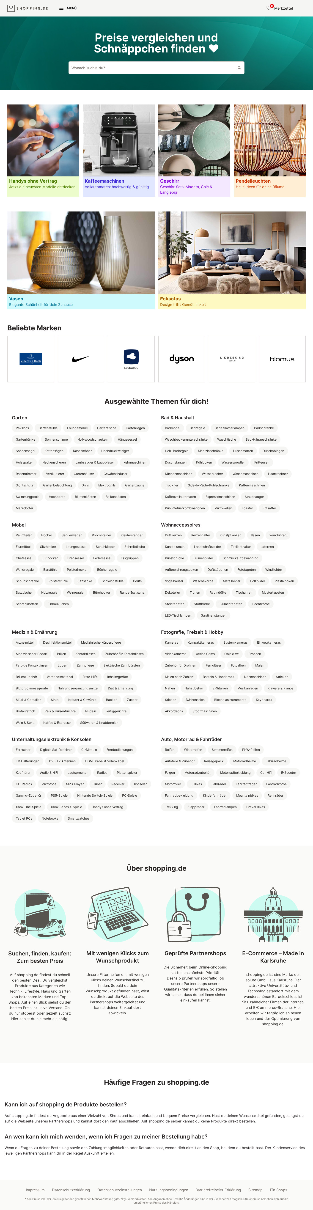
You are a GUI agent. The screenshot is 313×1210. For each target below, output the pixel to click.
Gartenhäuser (84, 474)
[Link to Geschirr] (194, 150)
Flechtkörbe (261, 604)
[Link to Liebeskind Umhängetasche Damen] (232, 359)
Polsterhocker (77, 569)
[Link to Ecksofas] (232, 260)
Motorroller (173, 784)
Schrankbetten (27, 604)
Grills (85, 485)
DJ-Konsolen (195, 700)
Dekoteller (172, 592)
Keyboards (264, 700)
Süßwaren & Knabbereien (99, 722)
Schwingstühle (113, 581)
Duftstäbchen (218, 569)
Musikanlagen (247, 688)
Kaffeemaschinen (252, 485)
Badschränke (264, 428)
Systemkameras (235, 642)
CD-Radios (24, 784)
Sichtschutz (24, 485)
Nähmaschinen (255, 677)
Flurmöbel (23, 547)
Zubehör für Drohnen (180, 665)
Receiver (117, 784)
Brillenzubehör (26, 677)
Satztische (24, 592)
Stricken (282, 677)
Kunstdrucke (174, 558)
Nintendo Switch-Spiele (95, 795)
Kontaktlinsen (86, 654)
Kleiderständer (132, 535)
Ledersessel (102, 558)
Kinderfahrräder (215, 795)
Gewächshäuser (115, 474)
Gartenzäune (134, 485)
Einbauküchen (58, 604)
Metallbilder (231, 581)
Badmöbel (172, 428)
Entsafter (269, 508)
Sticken (170, 700)
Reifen (169, 750)
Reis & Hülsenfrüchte (60, 711)
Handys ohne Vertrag (107, 807)
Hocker (46, 535)
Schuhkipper (105, 547)
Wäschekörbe (203, 581)
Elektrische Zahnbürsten (122, 665)
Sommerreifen (222, 750)
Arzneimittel (24, 642)
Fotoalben (238, 665)
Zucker (132, 700)
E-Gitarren (220, 688)
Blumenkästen (85, 497)
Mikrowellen (223, 508)
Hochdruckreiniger (115, 451)
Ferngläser (213, 665)
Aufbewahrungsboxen (181, 569)
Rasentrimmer (26, 474)
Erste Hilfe (90, 677)
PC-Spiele (129, 795)
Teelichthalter (241, 547)
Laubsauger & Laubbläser (94, 462)
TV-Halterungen (27, 761)
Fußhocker (50, 558)
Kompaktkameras (201, 642)
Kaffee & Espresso (57, 722)
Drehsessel (75, 558)
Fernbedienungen (120, 750)
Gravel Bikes (255, 807)
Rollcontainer (101, 535)
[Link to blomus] (282, 359)
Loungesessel (76, 547)
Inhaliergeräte (117, 677)
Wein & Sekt (25, 722)
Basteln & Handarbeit (218, 677)
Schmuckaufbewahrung (240, 558)
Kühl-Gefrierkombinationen (185, 508)
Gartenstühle (48, 428)
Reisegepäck (214, 761)
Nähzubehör (193, 688)
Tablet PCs (24, 818)
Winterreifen (193, 750)
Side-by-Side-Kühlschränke (208, 485)
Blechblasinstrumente (230, 700)
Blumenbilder (203, 558)
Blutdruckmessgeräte (32, 688)
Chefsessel (24, 558)
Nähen (170, 688)
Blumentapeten (231, 604)
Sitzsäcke (84, 581)
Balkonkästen (116, 497)
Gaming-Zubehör (28, 795)
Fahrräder (218, 784)
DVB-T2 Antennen (62, 761)
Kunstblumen (174, 547)
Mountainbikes (247, 795)
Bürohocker (101, 592)
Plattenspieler (127, 772)
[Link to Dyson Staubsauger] (181, 359)
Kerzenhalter (200, 535)
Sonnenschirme (56, 439)
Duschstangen (176, 462)
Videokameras (175, 654)
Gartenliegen (135, 428)
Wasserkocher (212, 474)
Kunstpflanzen (230, 535)
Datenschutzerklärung (71, 1190)
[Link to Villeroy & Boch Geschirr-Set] (30, 359)
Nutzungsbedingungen (168, 1190)
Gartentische (106, 428)
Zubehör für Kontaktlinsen (124, 654)
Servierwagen (72, 535)
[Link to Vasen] (81, 260)
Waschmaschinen (245, 474)
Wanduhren (277, 535)
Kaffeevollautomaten (180, 497)
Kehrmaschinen (135, 462)
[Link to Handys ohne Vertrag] (43, 150)
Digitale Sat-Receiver (56, 750)
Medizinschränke (210, 451)
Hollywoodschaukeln (92, 439)
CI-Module (89, 750)
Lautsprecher (78, 772)
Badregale (197, 428)
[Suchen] (239, 67)
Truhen (195, 592)
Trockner (171, 485)
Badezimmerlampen (229, 428)
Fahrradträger (246, 784)
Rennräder (275, 795)
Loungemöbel (77, 428)
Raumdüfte (218, 592)
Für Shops (278, 1190)
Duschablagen (273, 451)
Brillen (61, 654)
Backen (111, 700)
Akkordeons (174, 711)
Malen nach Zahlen (179, 677)
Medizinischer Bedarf (31, 654)
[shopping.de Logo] (27, 8)
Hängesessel (127, 439)
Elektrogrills (106, 485)
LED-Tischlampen (178, 615)
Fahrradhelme (276, 761)
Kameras (171, 642)
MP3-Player (75, 784)
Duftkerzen (173, 535)
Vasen (255, 535)
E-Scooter (288, 772)
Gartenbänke (25, 439)
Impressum (35, 1190)
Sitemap (255, 1190)
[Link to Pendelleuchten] (270, 150)
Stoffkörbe (202, 604)
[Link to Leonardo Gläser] (131, 359)
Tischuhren (244, 592)
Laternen (267, 547)
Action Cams (205, 654)
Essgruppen (130, 558)
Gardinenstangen (213, 615)
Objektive (231, 654)
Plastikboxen (284, 581)
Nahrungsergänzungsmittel (78, 688)
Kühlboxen (204, 462)
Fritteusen (261, 462)
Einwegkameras (269, 642)
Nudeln (90, 711)
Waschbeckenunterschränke (186, 439)
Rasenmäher (82, 451)
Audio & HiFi (49, 772)
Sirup (55, 700)
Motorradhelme (244, 761)
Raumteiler (24, 535)
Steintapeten (174, 604)
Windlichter (273, 569)
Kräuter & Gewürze (82, 700)
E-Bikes (196, 784)
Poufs (137, 581)
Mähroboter (24, 508)
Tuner (97, 784)
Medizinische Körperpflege (101, 642)
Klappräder (196, 807)
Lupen (62, 665)
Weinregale (75, 592)
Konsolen (140, 784)
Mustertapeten (273, 592)
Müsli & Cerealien (28, 700)
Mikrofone (48, 784)
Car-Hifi (266, 772)
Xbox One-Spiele (28, 807)
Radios (102, 772)
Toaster (247, 508)
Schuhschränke (27, 581)
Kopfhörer (23, 772)
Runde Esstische (132, 592)
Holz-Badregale (176, 451)
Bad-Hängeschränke (261, 439)
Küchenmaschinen (178, 474)
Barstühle (50, 569)
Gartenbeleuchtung (57, 485)
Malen (259, 665)
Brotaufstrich (25, 711)
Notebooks (50, 818)
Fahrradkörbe (276, 784)
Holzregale (49, 592)
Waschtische (226, 439)
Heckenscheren (54, 462)
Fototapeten (247, 569)
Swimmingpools (27, 497)
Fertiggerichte (116, 711)
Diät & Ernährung (120, 688)
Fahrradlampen (225, 807)
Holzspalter (24, 462)
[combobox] (156, 67)
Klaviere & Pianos (280, 688)
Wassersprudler (233, 462)
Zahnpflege (85, 665)
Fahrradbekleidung (179, 795)
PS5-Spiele (59, 795)
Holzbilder (257, 581)
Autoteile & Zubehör (180, 761)
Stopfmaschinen (204, 711)
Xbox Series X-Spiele (66, 807)
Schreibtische (134, 547)
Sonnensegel (25, 451)
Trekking (171, 807)
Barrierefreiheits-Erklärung (218, 1190)
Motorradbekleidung (235, 772)
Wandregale (25, 569)
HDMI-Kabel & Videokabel (104, 761)
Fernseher (23, 750)
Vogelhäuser (174, 581)
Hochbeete (57, 497)
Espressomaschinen (220, 497)
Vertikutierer (55, 474)
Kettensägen (54, 451)
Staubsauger (254, 497)
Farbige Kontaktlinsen (32, 665)
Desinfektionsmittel (57, 642)
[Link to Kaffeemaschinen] (119, 150)
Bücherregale (107, 569)
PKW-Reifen (251, 750)
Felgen (170, 772)
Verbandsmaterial (60, 677)
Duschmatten (243, 451)
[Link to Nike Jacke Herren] (81, 359)
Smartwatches (78, 818)
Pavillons (22, 428)
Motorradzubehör (197, 772)
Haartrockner (278, 474)
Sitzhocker (48, 547)
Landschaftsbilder (207, 547)
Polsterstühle (58, 581)
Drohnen (254, 654)
